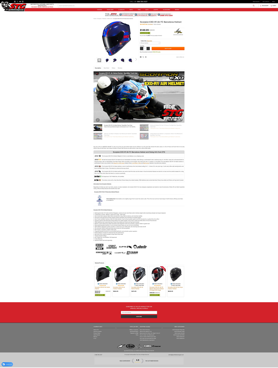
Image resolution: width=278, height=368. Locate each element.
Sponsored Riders (134, 331)
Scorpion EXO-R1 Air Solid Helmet (102, 288)
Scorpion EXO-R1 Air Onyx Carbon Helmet (175, 288)
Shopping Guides (145, 326)
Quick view (101, 273)
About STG (96, 329)
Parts (131, 9)
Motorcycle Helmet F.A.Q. (146, 331)
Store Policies (97, 335)
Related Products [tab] (99, 263)
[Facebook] (15, 1)
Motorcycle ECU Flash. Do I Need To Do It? (150, 333)
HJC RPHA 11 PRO (136, 163)
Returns (95, 336)
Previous (94, 59)
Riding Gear (110, 9)
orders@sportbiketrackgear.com (176, 354)
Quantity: (142, 46)
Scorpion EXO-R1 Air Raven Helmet (137, 288)
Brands (177, 9)
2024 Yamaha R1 (180, 338)
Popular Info (134, 326)
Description (98, 68)
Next (136, 59)
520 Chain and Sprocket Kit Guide (148, 338)
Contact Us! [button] (9, 364)
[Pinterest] (146, 57)
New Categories (179, 326)
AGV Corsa (121, 163)
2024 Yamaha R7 (180, 336)
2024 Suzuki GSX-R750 (178, 335)
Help (273, 1)
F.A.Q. (95, 338)
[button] (7, 364)
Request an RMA (134, 333)
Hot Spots (266, 1)
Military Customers (134, 329)
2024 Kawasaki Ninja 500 (178, 329)
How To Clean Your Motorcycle (147, 335)
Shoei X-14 (116, 163)
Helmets (99, 9)
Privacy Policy (97, 333)
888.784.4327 (142, 2)
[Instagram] (22, 1)
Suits (147, 9)
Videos (113, 68)
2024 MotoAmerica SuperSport (147, 340)
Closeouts (121, 9)
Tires (139, 9)
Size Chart (149, 40)
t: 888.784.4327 (98, 354)
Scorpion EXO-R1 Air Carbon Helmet (119, 288)
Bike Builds (256, 1)
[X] (17, 1)
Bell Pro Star (146, 163)
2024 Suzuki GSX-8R (179, 333)
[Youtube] (20, 1)
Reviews (120, 68)
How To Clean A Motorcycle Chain (148, 336)
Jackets (155, 9)
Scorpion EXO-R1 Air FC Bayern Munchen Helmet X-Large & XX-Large (157, 289)
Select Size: (146, 40)
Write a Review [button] (157, 24)
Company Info (98, 326)
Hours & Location (98, 331)
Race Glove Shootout (145, 329)
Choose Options (102, 275)
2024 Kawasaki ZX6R (179, 331)
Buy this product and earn (150, 52)
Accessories (166, 9)
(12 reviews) (150, 24)
